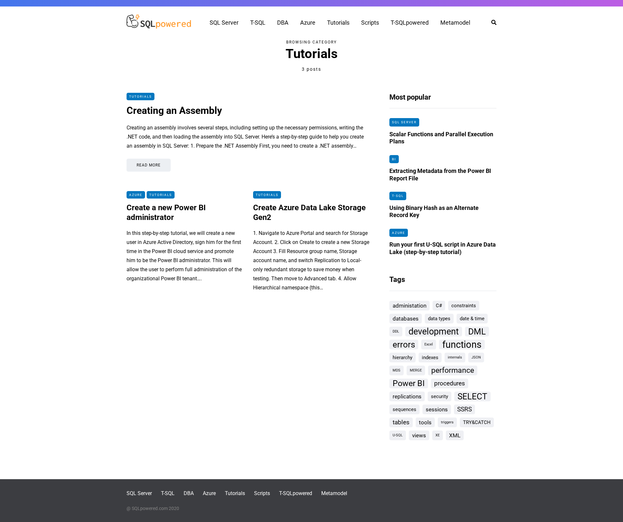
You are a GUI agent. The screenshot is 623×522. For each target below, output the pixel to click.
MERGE (416, 370)
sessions (437, 409)
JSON (476, 357)
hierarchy (402, 357)
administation (409, 305)
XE (437, 435)
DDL (396, 331)
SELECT (472, 396)
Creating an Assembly (174, 110)
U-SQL (398, 435)
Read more (149, 165)
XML (454, 435)
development (434, 331)
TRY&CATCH (477, 422)
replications (407, 396)
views (419, 435)
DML (477, 331)
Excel (428, 344)
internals (455, 357)
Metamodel (455, 22)
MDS (396, 370)
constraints (463, 306)
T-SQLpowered (410, 22)
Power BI (409, 383)
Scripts (370, 22)
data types (439, 319)
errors (404, 344)
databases (406, 318)
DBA (282, 22)
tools (425, 422)
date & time (472, 319)
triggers (447, 422)
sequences (404, 409)
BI (394, 159)
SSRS (464, 409)
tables (401, 422)
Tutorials (338, 22)
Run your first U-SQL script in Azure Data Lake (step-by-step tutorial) (442, 248)
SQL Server (224, 22)
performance (452, 370)
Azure (307, 22)
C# (439, 306)
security (439, 396)
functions (462, 344)
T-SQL (257, 22)
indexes (430, 357)
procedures (449, 383)
